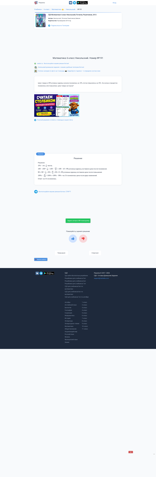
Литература (69, 321)
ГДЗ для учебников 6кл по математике (74, 293)
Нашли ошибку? (41, 259)
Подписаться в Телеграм (60, 25)
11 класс (85, 329)
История (68, 318)
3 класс (84, 307)
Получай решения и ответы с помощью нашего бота (55, 120)
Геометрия (68, 313)
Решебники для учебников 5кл (75, 278)
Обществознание (70, 329)
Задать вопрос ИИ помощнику (78, 220)
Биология (68, 307)
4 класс (84, 310)
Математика (69, 326)
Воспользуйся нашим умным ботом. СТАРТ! (55, 191)
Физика (67, 337)
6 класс (84, 315)
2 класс (84, 305)
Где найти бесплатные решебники (76, 275)
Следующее (95, 253)
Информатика (69, 315)
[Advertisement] (78, 137)
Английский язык (71, 305)
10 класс (85, 326)
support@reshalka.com (101, 278)
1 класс (84, 302)
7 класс (84, 318)
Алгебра (67, 302)
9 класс (84, 323)
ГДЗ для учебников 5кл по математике (74, 287)
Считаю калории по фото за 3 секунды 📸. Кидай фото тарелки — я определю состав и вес (69, 71)
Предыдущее (61, 253)
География (68, 310)
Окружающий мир (71, 331)
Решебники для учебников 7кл (75, 283)
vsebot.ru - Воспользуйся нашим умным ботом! (53, 63)
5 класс (84, 313)
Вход (114, 3)
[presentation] (46, 165)
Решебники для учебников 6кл (75, 281)
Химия (67, 342)
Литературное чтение (72, 323)
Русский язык (69, 334)
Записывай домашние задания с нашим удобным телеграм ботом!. (61, 67)
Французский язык (71, 339)
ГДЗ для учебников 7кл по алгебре (77, 297)
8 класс (84, 321)
